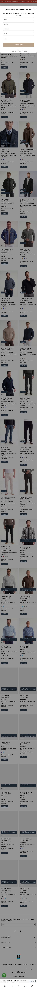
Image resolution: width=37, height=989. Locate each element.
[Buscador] (18, 986)
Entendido (32, 981)
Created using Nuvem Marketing (18, 51)
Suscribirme (18, 45)
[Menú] (11, 986)
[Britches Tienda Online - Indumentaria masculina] (4, 986)
